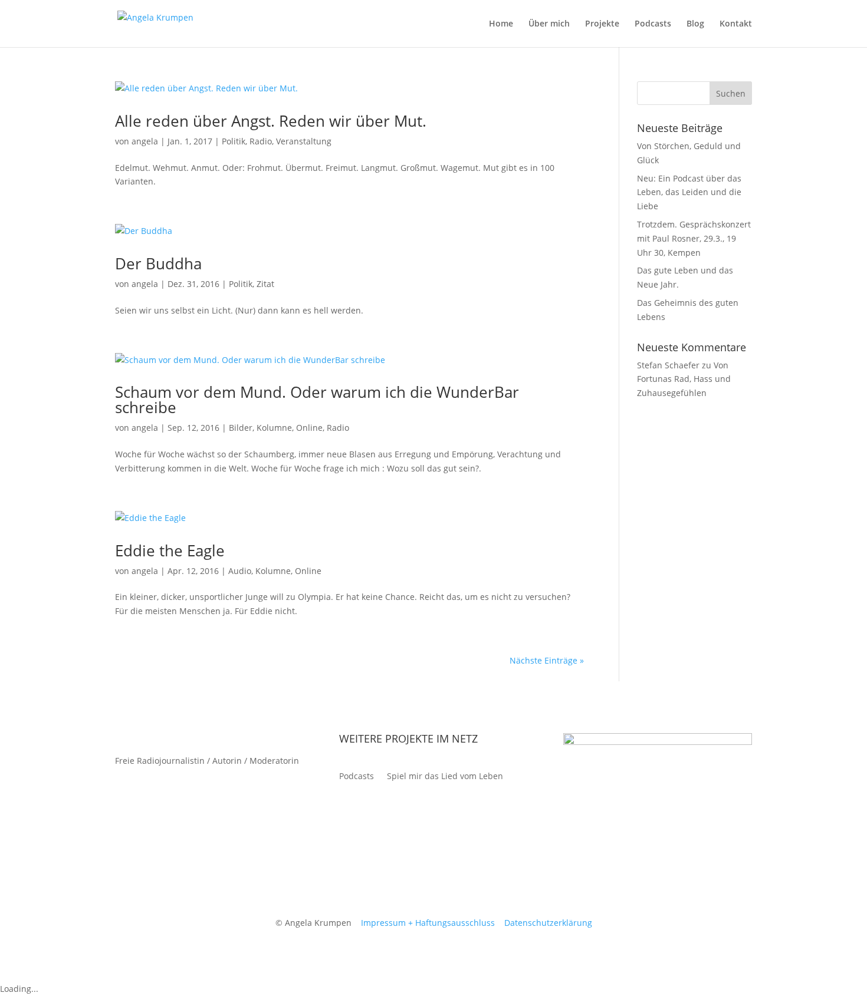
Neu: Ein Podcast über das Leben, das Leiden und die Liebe (689, 192)
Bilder (240, 427)
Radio (260, 141)
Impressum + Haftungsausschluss (428, 922)
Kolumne (274, 427)
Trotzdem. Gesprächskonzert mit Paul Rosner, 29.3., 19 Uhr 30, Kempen (694, 238)
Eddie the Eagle (170, 550)
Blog (695, 24)
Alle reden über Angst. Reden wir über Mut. (270, 120)
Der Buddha (158, 263)
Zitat (265, 283)
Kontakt (736, 24)
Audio (239, 570)
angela (145, 141)
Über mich (549, 24)
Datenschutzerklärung (548, 922)
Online (309, 427)
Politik (233, 141)
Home (501, 24)
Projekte (602, 24)
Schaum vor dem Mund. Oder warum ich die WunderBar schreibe (317, 399)
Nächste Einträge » (547, 660)
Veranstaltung (303, 141)
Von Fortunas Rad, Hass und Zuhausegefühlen (684, 379)
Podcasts (653, 24)
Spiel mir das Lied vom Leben (445, 776)
